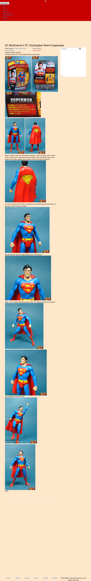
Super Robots (7, 13)
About (18, 578)
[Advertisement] (45, 32)
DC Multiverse (19, 48)
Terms (36, 578)
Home (5, 5)
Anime (5, 17)
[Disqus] (31, 518)
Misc (4, 19)
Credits (45, 578)
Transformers (7, 15)
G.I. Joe (5, 11)
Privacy (27, 578)
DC (4, 7)
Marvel (5, 9)
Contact (54, 578)
